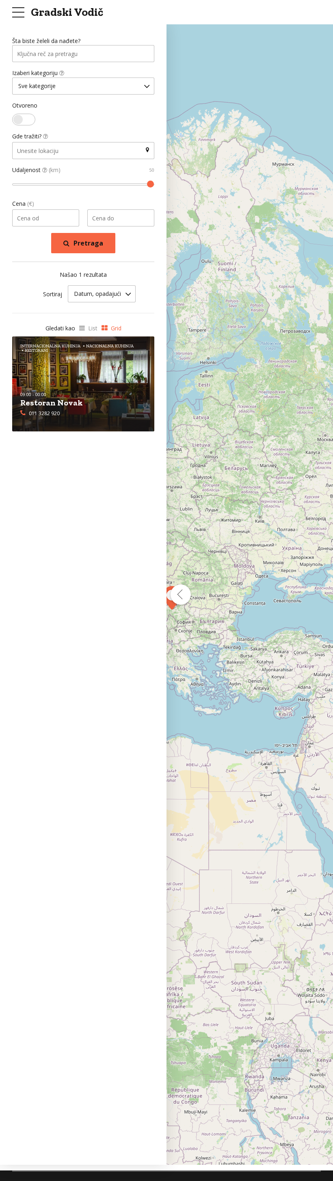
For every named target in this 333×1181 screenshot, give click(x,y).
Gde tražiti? (27, 136)
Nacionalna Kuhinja (110, 346)
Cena (23, 203)
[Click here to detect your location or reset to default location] (147, 150)
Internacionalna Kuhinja (50, 346)
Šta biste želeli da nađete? (46, 41)
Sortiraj (52, 294)
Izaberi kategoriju (35, 73)
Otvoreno (24, 105)
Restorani (36, 350)
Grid (116, 328)
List (92, 328)
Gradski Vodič (67, 12)
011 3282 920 (44, 413)
